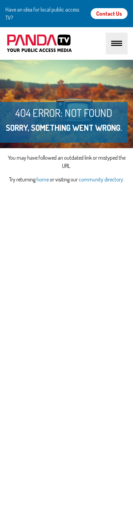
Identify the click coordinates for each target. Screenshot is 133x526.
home (42, 179)
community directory (101, 179)
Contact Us (109, 13)
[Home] (55, 43)
